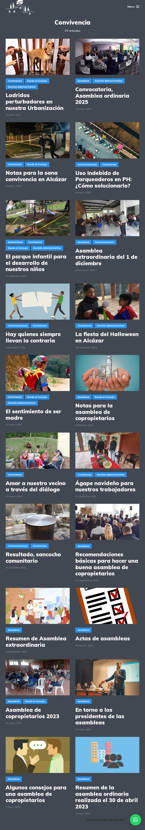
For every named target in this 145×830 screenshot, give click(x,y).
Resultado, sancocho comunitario (33, 557)
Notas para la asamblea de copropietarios (95, 411)
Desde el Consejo (37, 81)
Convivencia (15, 81)
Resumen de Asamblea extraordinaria (36, 641)
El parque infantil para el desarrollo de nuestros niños (36, 262)
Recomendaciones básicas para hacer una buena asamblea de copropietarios (106, 564)
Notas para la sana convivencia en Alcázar (36, 176)
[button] (135, 819)
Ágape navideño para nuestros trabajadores (105, 486)
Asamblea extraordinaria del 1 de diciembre (106, 257)
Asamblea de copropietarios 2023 (32, 713)
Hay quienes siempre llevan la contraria (33, 337)
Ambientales (15, 242)
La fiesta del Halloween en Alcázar (107, 337)
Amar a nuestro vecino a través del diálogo (36, 486)
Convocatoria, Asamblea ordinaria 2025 (102, 95)
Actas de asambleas (102, 638)
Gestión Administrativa (21, 87)
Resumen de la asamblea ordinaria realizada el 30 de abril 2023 (106, 797)
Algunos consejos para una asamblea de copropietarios (36, 793)
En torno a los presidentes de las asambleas (99, 716)
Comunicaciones (87, 164)
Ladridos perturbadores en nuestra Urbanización (34, 101)
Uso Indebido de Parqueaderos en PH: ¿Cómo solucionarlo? (103, 179)
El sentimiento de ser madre (33, 414)
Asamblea (83, 81)
